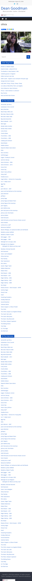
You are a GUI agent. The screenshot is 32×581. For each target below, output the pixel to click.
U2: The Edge (4, 328)
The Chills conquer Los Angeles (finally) (11, 311)
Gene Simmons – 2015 (6, 164)
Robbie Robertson (5, 268)
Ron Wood (3, 285)
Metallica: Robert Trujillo (7, 234)
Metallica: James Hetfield (7, 232)
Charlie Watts (4, 133)
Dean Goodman (14, 8)
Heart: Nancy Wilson (6, 172)
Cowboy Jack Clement (6, 140)
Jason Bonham (4, 193)
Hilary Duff (3, 174)
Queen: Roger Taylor (6, 266)
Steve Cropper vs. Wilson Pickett (9, 307)
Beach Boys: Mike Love (7, 111)
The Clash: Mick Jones (6, 316)
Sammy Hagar (4, 290)
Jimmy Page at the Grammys (8, 203)
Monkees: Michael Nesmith (8, 249)
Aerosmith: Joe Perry (6, 104)
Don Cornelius (4, 152)
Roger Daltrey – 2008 (6, 282)
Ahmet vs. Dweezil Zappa (7, 66)
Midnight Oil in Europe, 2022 (8, 242)
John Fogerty (4, 205)
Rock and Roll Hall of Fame (8, 95)
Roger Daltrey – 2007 (6, 280)
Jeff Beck (3, 196)
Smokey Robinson (5, 299)
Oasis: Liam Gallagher (6, 254)
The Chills (3, 309)
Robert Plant (4, 270)
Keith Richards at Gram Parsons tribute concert (13, 220)
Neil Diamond (4, 251)
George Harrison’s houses (7, 81)
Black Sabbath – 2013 (6, 121)
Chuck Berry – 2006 (6, 138)
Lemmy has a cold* (6, 225)
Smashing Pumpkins (6, 297)
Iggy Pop (3, 184)
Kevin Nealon (4, 222)
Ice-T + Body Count (6, 181)
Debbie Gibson (5, 145)
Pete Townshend (5, 261)
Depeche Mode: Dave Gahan (8, 148)
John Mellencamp (5, 208)
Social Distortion (5, 302)
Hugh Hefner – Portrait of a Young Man (11, 179)
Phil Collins (4, 263)
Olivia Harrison (5, 256)
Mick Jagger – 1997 (6, 237)
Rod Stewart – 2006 (6, 273)
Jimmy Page (4, 198)
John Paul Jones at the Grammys (9, 210)
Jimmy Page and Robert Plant (8, 201)
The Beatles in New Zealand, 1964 (10, 71)
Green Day (3, 169)
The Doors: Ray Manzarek (7, 319)
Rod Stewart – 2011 (6, 275)
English (4, 15)
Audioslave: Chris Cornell (7, 107)
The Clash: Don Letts (6, 314)
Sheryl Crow (4, 292)
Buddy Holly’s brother (6, 126)
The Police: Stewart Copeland (8, 321)
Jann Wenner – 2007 (6, 189)
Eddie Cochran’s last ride (7, 76)
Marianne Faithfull (6, 227)
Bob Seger (3, 123)
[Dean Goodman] (2, 18)
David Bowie (4, 143)
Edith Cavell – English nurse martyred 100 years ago (14, 78)
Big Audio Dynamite (6, 119)
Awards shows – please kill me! (9, 69)
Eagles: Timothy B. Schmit (7, 157)
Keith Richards (5, 217)
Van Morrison (4, 331)
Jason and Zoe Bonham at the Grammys (11, 191)
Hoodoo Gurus (4, 176)
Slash (2, 295)
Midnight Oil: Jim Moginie (7, 244)
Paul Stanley (4, 258)
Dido (2, 150)
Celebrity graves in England (8, 74)
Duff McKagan (4, 155)
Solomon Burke (5, 304)
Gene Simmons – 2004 (6, 162)
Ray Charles (4, 93)
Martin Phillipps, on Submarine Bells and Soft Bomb (14, 229)
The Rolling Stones (6, 323)
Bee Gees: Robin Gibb (6, 116)
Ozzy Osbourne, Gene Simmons (9, 88)
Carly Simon (4, 131)
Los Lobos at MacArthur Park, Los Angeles (12, 86)
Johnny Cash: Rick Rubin (7, 213)
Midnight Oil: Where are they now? (11, 246)
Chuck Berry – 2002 (6, 136)
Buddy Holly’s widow (6, 128)
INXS (2, 186)
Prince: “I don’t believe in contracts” (10, 90)
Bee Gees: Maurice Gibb (7, 114)
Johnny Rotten (4, 215)
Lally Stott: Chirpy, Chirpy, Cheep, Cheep (11, 83)
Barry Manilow (4, 109)
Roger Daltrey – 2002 (6, 278)
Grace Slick (4, 167)
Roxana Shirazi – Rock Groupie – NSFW (11, 287)
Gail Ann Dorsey (5, 160)
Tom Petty (3, 326)
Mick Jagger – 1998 (6, 239)
